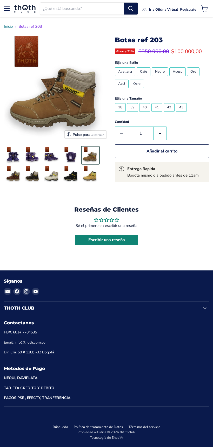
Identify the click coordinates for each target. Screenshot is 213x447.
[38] (121, 113)
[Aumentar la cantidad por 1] (160, 133)
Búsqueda (60, 427)
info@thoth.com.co (30, 342)
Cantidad (122, 122)
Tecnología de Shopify (106, 437)
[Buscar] (131, 9)
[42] (170, 113)
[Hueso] (178, 77)
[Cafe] (144, 77)
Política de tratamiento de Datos (98, 427)
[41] (157, 113)
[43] (182, 113)
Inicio (8, 26)
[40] (145, 113)
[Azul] (122, 89)
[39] (133, 113)
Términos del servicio (144, 427)
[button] (13, 155)
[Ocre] (137, 89)
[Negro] (160, 77)
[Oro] (194, 77)
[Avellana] (126, 77)
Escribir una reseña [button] (106, 240)
